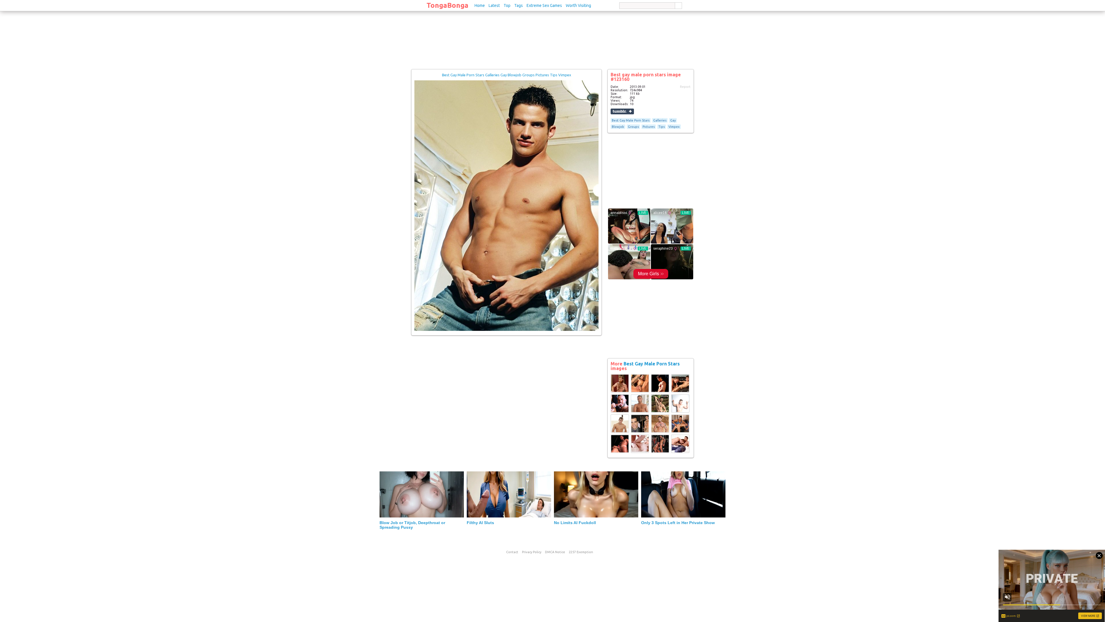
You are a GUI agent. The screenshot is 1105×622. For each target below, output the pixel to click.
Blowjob (618, 126)
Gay (673, 120)
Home (480, 5)
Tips (661, 126)
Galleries (659, 120)
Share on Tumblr (622, 111)
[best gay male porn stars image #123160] (506, 329)
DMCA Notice (555, 552)
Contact (512, 552)
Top (507, 5)
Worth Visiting (578, 5)
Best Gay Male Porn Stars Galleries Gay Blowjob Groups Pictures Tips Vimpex (506, 75)
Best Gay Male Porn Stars (630, 120)
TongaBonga (447, 5)
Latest (494, 5)
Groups (633, 126)
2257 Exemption (581, 552)
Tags (518, 5)
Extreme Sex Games (544, 5)
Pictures (649, 126)
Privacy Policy (531, 552)
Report (685, 86)
